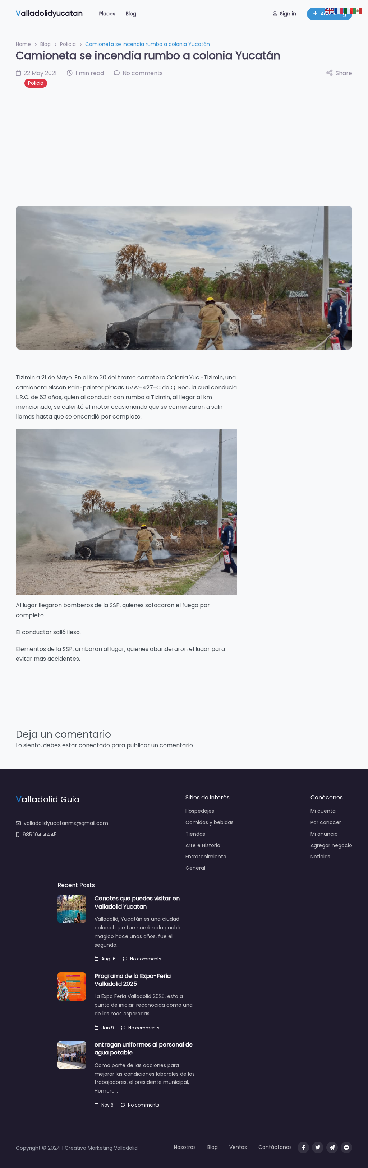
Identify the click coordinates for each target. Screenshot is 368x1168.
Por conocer (325, 822)
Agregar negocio (331, 845)
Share (344, 73)
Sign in (288, 13)
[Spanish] (358, 10)
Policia (68, 44)
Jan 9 (107, 1028)
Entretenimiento (205, 856)
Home (23, 44)
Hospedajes (199, 810)
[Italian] (348, 10)
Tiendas (195, 833)
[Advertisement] (184, 146)
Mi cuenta (323, 810)
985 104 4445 (40, 834)
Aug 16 (108, 959)
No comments (145, 959)
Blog (131, 13)
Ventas (238, 1147)
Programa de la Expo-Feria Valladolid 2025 (133, 980)
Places (107, 13)
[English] (330, 10)
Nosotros (185, 1147)
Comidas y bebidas (209, 822)
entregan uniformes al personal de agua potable (144, 1048)
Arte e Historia (202, 845)
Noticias (320, 856)
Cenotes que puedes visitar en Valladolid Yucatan (137, 902)
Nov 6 (107, 1105)
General (195, 868)
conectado (94, 745)
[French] (339, 10)
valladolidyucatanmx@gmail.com (66, 823)
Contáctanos (275, 1147)
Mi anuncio (324, 833)
